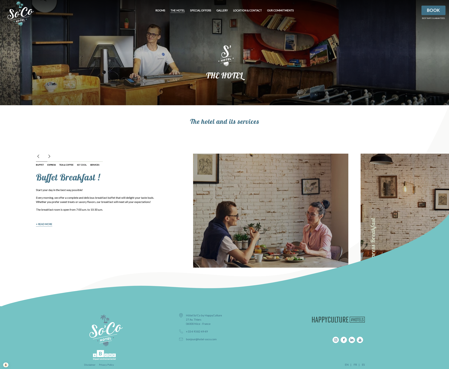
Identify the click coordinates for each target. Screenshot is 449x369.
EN (347, 364)
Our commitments (280, 10)
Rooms (160, 10)
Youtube (360, 340)
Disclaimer (89, 364)
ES (363, 364)
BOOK (433, 10)
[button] (38, 156)
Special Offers (200, 10)
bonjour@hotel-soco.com (201, 339)
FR (355, 364)
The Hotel (177, 10)
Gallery (222, 10)
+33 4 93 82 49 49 (197, 331)
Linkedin (352, 340)
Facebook (344, 340)
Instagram (336, 340)
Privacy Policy (106, 364)
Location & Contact (247, 10)
